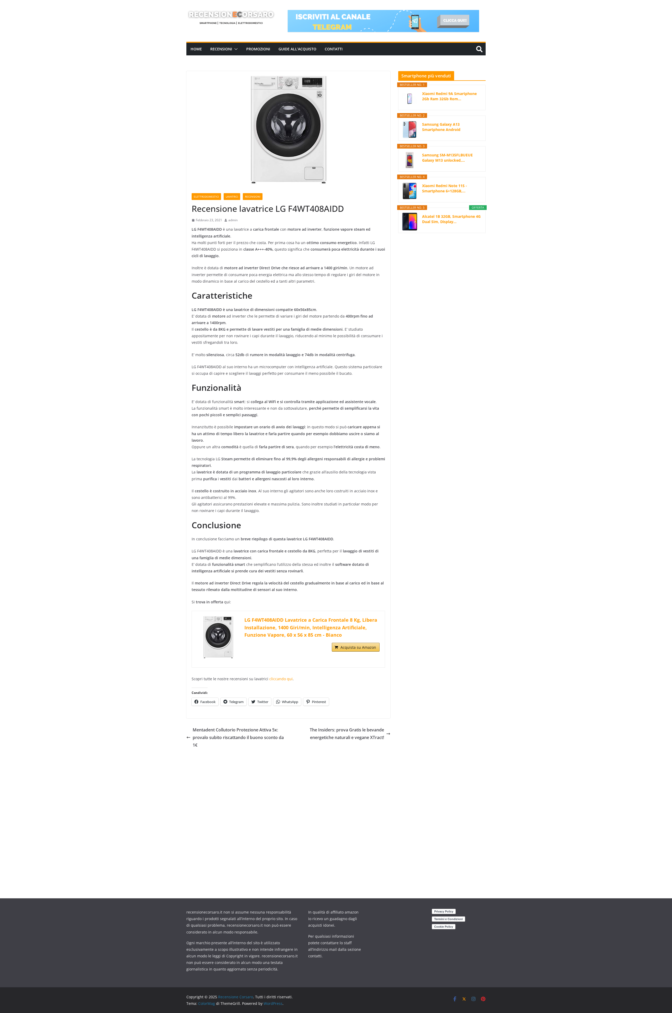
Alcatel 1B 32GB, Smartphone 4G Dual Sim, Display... (451, 219)
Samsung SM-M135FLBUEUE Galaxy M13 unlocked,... (447, 157)
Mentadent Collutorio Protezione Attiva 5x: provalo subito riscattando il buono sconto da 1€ (238, 737)
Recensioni (221, 48)
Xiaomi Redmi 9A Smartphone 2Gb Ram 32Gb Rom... (449, 96)
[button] (235, 49)
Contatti (334, 48)
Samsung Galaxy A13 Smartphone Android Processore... (441, 127)
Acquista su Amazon (358, 647)
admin (233, 220)
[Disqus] (288, 814)
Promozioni (258, 48)
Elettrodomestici (206, 196)
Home (196, 48)
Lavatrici (232, 196)
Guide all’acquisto (297, 48)
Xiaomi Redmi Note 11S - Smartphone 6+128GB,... (444, 188)
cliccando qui (281, 678)
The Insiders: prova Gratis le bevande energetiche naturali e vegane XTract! (347, 733)
